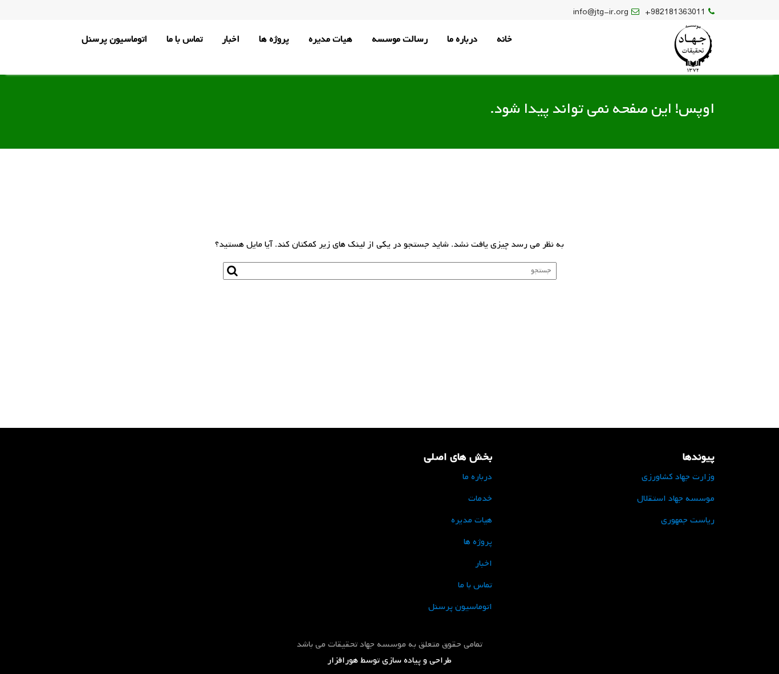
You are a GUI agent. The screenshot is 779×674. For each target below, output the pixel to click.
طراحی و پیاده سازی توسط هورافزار (389, 660)
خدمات (480, 498)
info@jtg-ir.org (600, 12)
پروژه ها (274, 39)
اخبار (231, 39)
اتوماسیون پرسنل (114, 39)
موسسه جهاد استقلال (676, 498)
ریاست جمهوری (688, 520)
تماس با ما (184, 39)
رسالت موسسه (400, 39)
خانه (504, 39)
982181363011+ (675, 12)
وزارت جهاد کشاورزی (678, 477)
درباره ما (462, 39)
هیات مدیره (330, 39)
